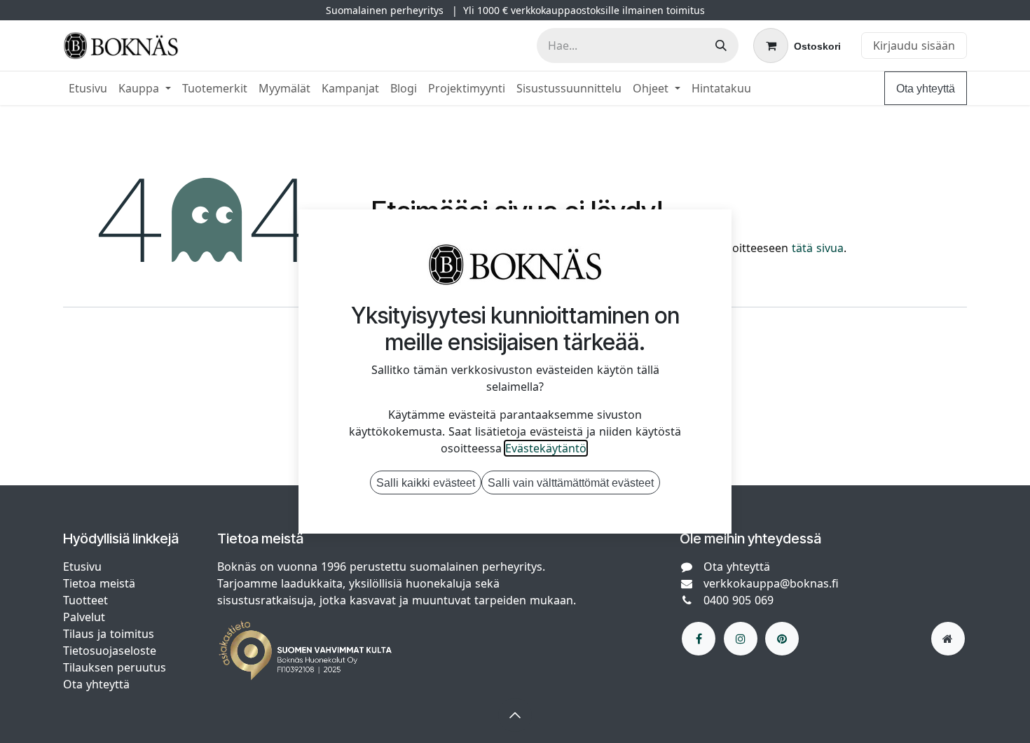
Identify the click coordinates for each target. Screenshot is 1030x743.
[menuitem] (88, 88)
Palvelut (84, 617)
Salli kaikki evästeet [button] (425, 482)
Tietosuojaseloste (111, 651)
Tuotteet (85, 600)
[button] (515, 715)
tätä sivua (818, 248)
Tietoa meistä (99, 583)
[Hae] (721, 45)
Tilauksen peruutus (114, 667)
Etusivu (82, 567)
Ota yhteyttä (925, 88)
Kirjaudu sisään (914, 46)
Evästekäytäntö (545, 448)
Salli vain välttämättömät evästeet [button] (571, 482)
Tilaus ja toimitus (108, 634)
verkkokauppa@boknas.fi (771, 583)
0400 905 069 (738, 600)
